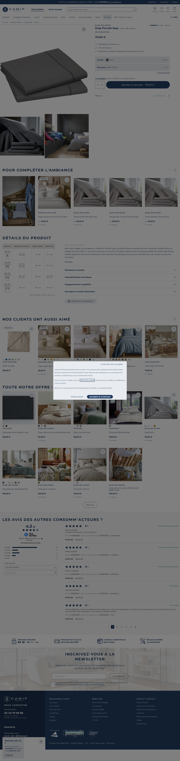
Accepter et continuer (100, 397)
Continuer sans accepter (112, 364)
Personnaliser (77, 397)
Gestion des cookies (87, 380)
